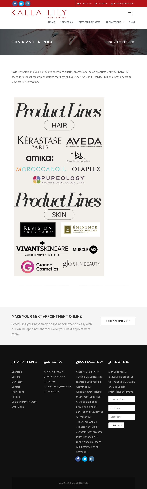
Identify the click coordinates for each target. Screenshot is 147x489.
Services (65, 22)
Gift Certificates (89, 22)
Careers (16, 376)
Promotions (113, 22)
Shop (132, 22)
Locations (102, 3)
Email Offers (18, 406)
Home (51, 22)
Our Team (17, 381)
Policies (16, 396)
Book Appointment (124, 3)
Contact (16, 386)
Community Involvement (24, 401)
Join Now (116, 425)
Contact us (85, 3)
